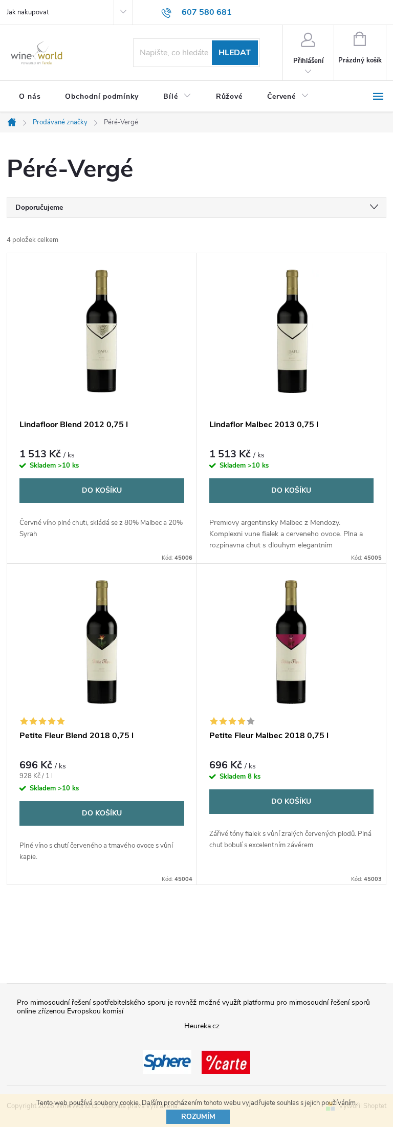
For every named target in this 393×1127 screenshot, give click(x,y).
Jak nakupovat (28, 12)
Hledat (235, 52)
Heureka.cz (202, 1026)
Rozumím (198, 1116)
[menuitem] (30, 97)
